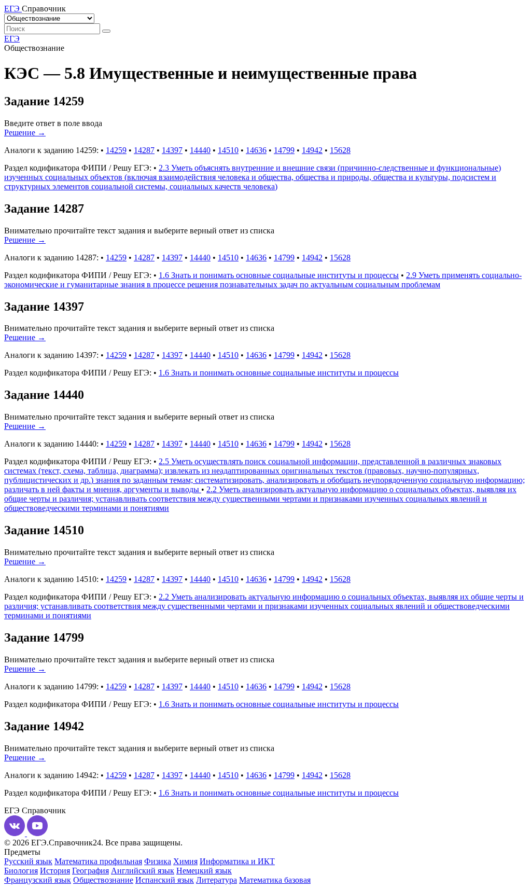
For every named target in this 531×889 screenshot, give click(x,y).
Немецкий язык (204, 870)
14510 (228, 150)
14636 (256, 150)
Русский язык (28, 861)
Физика (157, 861)
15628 (340, 150)
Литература (216, 880)
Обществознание (103, 880)
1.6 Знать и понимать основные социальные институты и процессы (279, 275)
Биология (21, 870)
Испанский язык (164, 880)
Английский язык (142, 870)
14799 (284, 150)
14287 (144, 150)
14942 (312, 150)
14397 (172, 150)
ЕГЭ (12, 38)
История (55, 870)
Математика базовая (275, 880)
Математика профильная (98, 861)
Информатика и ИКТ (237, 861)
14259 (116, 150)
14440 (200, 150)
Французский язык (37, 880)
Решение (25, 132)
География (90, 870)
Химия (185, 861)
